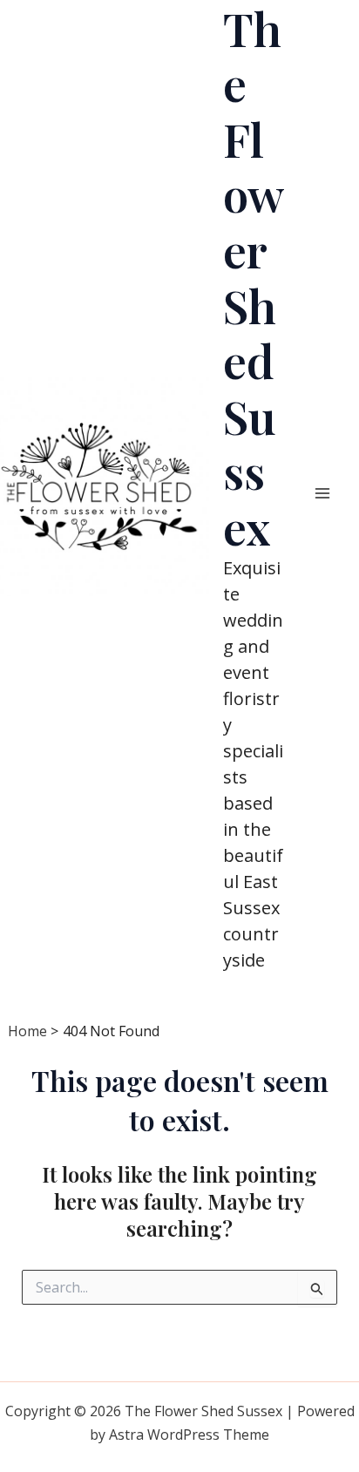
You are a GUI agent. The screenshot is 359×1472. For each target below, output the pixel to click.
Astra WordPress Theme (189, 1434)
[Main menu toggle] (322, 493)
